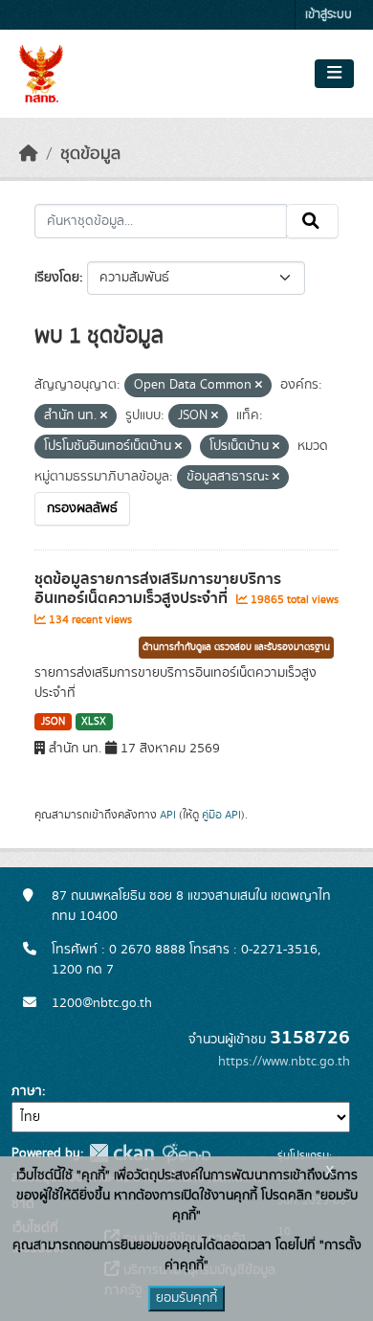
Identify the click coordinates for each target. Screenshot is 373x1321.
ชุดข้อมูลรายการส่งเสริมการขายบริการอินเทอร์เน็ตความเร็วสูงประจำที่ (157, 589)
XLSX (93, 721)
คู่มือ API (221, 814)
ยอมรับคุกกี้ (186, 1298)
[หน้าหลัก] (28, 154)
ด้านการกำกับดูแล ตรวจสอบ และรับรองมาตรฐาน (236, 647)
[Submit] (312, 221)
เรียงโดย (56, 277)
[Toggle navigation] (334, 73)
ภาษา (26, 1091)
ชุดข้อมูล (90, 154)
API (168, 814)
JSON (53, 721)
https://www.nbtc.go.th (284, 1061)
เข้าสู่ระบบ (328, 15)
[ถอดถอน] (258, 385)
